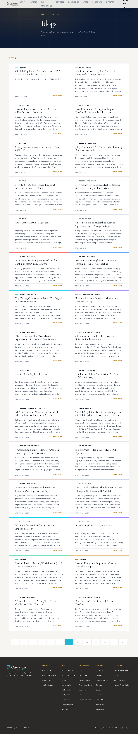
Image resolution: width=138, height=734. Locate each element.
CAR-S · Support (48, 685)
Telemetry (65, 709)
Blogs (98, 690)
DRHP (116, 675)
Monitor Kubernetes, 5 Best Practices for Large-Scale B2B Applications (96, 73)
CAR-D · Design (48, 670)
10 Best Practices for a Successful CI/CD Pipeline (96, 451)
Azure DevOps (85, 67)
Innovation (100, 704)
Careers (99, 685)
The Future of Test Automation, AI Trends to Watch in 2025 (97, 375)
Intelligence (65, 695)
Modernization (66, 690)
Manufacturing (84, 680)
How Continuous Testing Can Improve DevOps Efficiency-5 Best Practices (95, 110)
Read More (57, 96)
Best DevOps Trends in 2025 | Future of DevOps (95, 603)
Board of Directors (102, 680)
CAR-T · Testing (48, 680)
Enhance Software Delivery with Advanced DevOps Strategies (97, 300)
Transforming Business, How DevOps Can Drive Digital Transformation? (37, 451)
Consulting (73, 2)
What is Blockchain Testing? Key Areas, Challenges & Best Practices (35, 603)
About (21, 2)
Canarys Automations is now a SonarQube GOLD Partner (37, 148)
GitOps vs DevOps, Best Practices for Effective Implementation (94, 338)
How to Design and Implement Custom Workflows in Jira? (96, 565)
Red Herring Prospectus (122, 670)
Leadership (100, 675)
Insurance (82, 690)
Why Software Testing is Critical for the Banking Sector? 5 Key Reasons (36, 262)
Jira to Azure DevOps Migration (32, 222)
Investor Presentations (122, 685)
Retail (81, 695)
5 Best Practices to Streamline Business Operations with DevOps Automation (95, 224)
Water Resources (85, 700)
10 (87, 642)
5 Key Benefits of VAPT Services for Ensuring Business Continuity (98, 148)
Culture (98, 695)
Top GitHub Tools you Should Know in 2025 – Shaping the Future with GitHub (98, 489)
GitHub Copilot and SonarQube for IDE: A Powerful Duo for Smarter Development (38, 74)
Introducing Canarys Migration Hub (94, 525)
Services (60, 2)
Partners (33, 2)
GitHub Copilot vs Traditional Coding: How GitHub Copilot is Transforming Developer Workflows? (98, 415)
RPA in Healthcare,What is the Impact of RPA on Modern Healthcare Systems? (36, 413)
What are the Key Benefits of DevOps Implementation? (34, 527)
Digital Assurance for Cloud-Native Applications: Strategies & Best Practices (36, 338)
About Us (99, 670)
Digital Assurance (87, 143)
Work (86, 2)
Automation (65, 700)
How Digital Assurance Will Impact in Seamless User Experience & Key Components (35, 491)
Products (97, 2)
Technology (100, 709)
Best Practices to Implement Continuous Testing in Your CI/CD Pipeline (96, 262)
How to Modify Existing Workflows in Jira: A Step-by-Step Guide (39, 565)
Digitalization (66, 685)
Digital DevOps (67, 670)
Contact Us (100, 700)
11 (96, 642)
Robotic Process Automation (32, 408)
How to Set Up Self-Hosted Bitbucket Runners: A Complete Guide (35, 186)
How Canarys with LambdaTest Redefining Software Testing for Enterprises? (97, 186)
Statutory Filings (120, 680)
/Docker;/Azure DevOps (89, 294)
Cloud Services (66, 680)
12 (105, 642)
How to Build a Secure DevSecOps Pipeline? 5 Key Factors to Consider (38, 110)
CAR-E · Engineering (49, 675)
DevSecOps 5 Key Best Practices (32, 374)
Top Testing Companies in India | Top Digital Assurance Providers (38, 300)
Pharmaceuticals (85, 685)
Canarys (22, 67)
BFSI (80, 670)
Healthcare (83, 675)
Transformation (67, 704)
